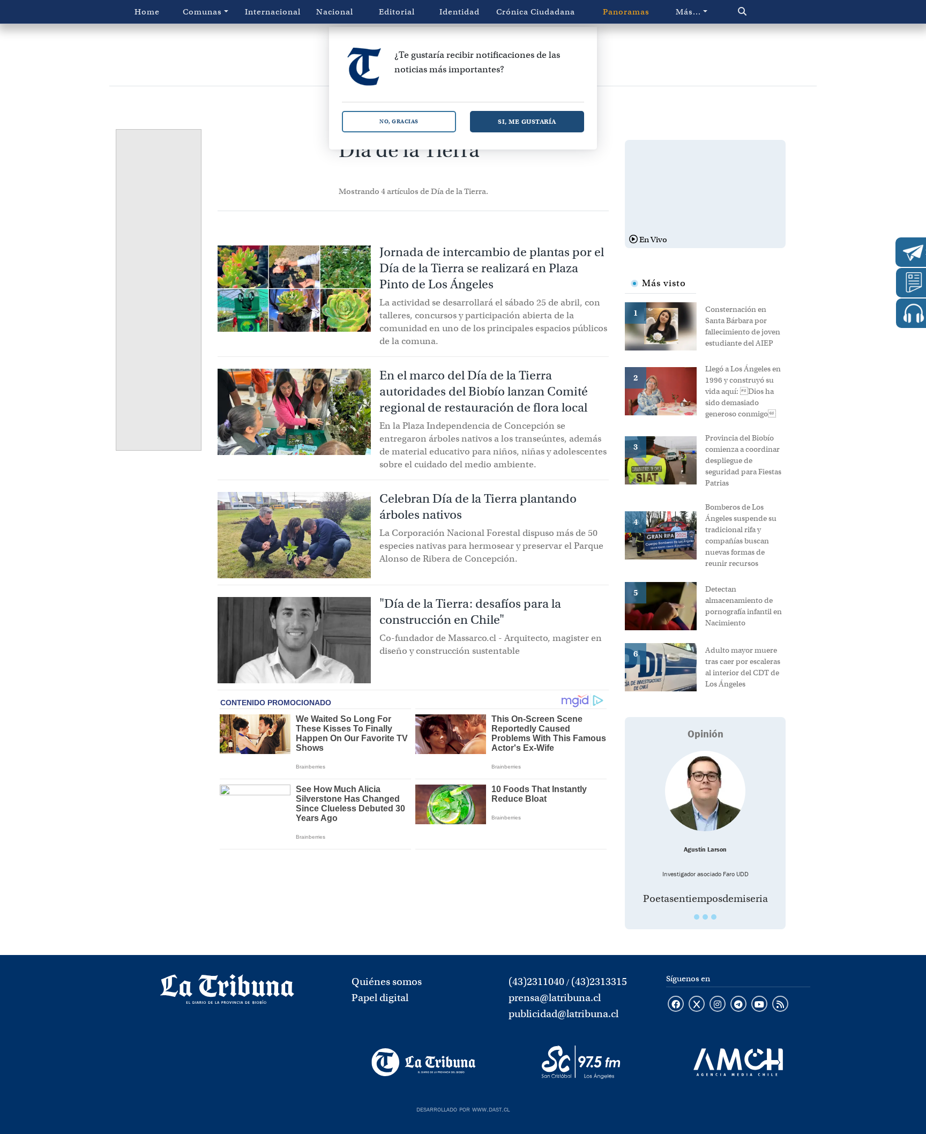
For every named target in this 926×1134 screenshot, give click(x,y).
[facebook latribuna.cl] (676, 1005)
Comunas (202, 12)
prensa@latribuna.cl (555, 997)
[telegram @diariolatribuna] (738, 1005)
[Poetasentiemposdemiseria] (705, 791)
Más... (688, 12)
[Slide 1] (696, 917)
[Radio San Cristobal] (581, 1062)
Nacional (334, 12)
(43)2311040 (536, 981)
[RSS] (780, 1005)
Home (147, 12)
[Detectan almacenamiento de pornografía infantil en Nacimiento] (665, 605)
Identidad (459, 12)
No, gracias (399, 121)
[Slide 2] (705, 917)
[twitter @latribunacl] (697, 1005)
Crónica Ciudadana (535, 12)
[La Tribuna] (424, 1062)
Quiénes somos (387, 981)
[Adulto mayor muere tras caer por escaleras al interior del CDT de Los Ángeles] (665, 666)
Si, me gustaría (527, 121)
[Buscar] (765, 12)
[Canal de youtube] (759, 1005)
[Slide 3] (713, 917)
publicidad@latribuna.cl (563, 1014)
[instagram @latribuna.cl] (718, 1005)
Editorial (397, 12)
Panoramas (626, 12)
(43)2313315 (599, 981)
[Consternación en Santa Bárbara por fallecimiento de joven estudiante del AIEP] (665, 325)
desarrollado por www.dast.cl (463, 1108)
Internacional (273, 12)
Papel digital (380, 997)
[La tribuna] (227, 992)
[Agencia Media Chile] (738, 1062)
